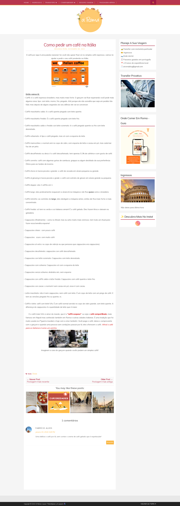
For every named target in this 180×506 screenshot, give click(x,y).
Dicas (34, 374)
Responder (110, 442)
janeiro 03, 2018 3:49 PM (45, 432)
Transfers (50, 2)
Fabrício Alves (44, 428)
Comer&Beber (67, 2)
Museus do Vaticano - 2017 (81, 401)
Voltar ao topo (148, 504)
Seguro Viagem (86, 2)
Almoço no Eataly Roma (36, 401)
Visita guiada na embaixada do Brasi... (103, 403)
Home (26, 2)
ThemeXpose (51, 504)
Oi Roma (38, 504)
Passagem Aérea (107, 2)
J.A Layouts (60, 504)
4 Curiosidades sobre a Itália (59, 401)
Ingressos (37, 2)
